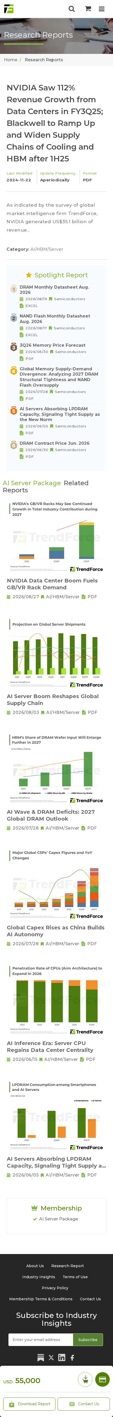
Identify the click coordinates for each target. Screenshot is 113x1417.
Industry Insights (38, 1277)
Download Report (33, 1403)
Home (10, 59)
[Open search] (71, 9)
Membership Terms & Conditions (41, 1299)
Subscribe (87, 1339)
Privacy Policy (55, 1288)
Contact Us (88, 1403)
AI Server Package (58, 1218)
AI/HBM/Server (47, 249)
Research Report (67, 1265)
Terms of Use (75, 1277)
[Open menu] (101, 9)
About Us (35, 1265)
